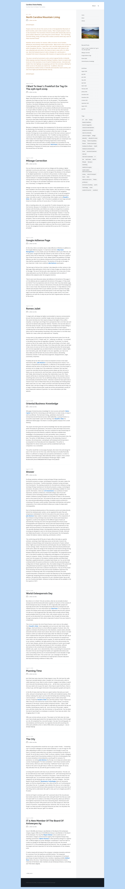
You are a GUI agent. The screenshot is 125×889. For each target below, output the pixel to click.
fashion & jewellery (92, 141)
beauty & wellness (86, 122)
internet (84, 154)
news (88, 177)
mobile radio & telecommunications (87, 170)
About (94, 6)
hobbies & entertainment (88, 148)
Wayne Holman (48, 835)
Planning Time (34, 670)
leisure (94, 159)
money (84, 174)
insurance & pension (92, 151)
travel (91, 187)
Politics (95, 179)
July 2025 (83, 109)
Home (83, 15)
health (95, 146)
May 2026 (84, 80)
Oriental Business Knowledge (42, 403)
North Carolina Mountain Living (43, 17)
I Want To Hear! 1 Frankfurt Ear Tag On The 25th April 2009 (46, 87)
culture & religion (86, 135)
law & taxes (88, 159)
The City (30, 739)
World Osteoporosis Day (39, 593)
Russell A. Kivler (59, 418)
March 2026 (84, 85)
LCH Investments (49, 491)
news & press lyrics (87, 179)
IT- (95, 156)
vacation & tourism (86, 190)
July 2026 (83, 74)
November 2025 (85, 97)
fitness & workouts (91, 143)
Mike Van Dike (33, 20)
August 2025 (84, 106)
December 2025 (85, 94)
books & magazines (87, 125)
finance (84, 143)
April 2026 (84, 83)
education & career (93, 138)
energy (84, 141)
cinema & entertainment (88, 127)
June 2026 (84, 77)
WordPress (46, 882)
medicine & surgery (87, 167)
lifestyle (84, 162)
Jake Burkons (52, 263)
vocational (95, 190)
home (83, 151)
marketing (84, 164)
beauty (90, 119)
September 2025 (85, 103)
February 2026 (85, 88)
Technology (85, 187)
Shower (30, 471)
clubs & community (86, 133)
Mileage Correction (36, 160)
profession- (85, 182)
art (83, 119)
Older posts (29, 873)
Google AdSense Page (38, 240)
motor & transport (91, 174)
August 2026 (84, 71)
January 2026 (84, 91)
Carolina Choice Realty (34, 5)
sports (95, 185)
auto (86, 119)
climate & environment (87, 130)
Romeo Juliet (33, 308)
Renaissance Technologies (48, 781)
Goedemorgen (52, 882)
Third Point (53, 144)
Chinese (83, 20)
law (83, 159)
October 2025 (85, 100)
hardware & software (87, 146)
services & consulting (87, 185)
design (94, 135)
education (84, 138)
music (83, 177)
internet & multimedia (87, 156)
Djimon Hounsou (44, 838)
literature (90, 162)
